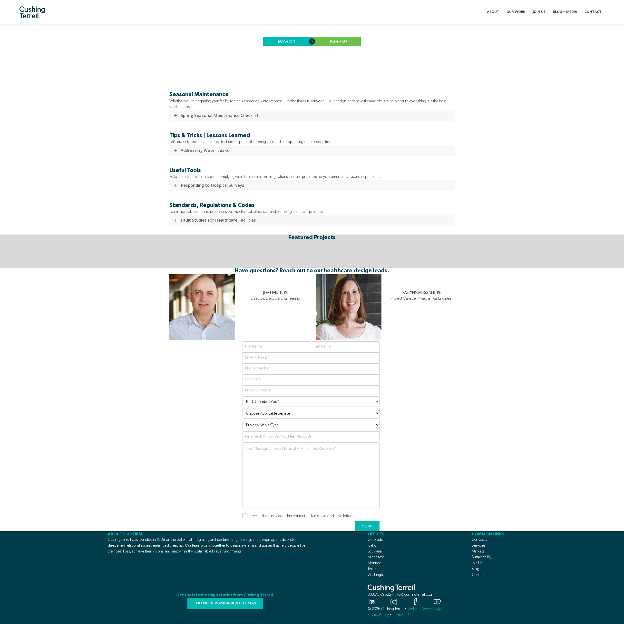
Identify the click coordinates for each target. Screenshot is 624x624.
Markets (478, 551)
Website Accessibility (424, 608)
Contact (478, 574)
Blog (475, 568)
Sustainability (481, 557)
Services (478, 545)
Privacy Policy (378, 614)
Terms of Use (402, 614)
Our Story (479, 539)
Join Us (477, 563)
